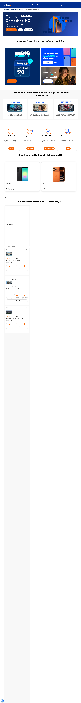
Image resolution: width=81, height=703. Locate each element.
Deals (33, 4)
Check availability (28, 29)
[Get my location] (28, 227)
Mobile (23, 4)
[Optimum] (7, 5)
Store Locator (69, 1)
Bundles (28, 4)
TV (37, 4)
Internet (18, 4)
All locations (6, 9)
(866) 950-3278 (9, 262)
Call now (20, 29)
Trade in (68, 148)
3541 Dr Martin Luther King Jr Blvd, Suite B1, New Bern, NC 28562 (16, 289)
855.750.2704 (62, 1)
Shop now (11, 148)
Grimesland (21, 9)
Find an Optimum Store (11, 29)
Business (11, 1)
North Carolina (14, 9)
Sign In (73, 5)
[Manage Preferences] (2, 700)
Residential (6, 1)
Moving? (75, 1)
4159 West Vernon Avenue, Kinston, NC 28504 (14, 318)
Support (64, 5)
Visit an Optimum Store (49, 148)
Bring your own (30, 148)
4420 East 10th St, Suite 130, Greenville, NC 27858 (15, 260)
